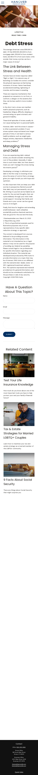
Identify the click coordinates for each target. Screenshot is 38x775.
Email (5, 307)
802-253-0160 (21, 747)
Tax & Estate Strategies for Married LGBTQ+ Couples (18, 433)
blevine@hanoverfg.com (19, 766)
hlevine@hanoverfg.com (19, 764)
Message (6, 318)
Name (5, 296)
